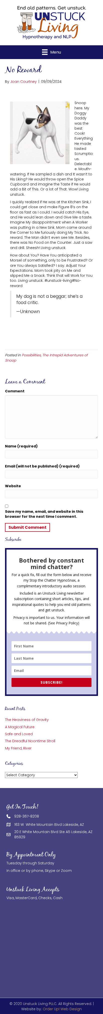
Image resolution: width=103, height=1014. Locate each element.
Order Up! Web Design (62, 1008)
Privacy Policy (67, 623)
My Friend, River (18, 748)
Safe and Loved (19, 733)
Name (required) (21, 446)
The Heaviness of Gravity (27, 719)
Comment (14, 391)
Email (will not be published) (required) (42, 466)
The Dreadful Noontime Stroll (30, 740)
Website (13, 485)
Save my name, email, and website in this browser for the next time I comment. (44, 514)
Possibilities (31, 355)
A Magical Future (19, 726)
